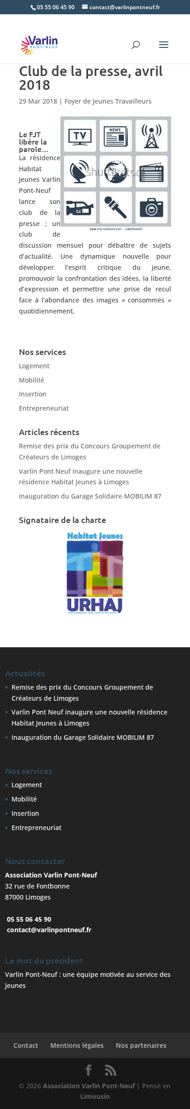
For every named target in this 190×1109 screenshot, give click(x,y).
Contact (25, 1045)
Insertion (33, 393)
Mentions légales (77, 1045)
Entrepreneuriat (44, 408)
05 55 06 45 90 (56, 7)
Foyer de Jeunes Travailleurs (108, 101)
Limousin (95, 1096)
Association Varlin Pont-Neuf (89, 1085)
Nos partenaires (141, 1045)
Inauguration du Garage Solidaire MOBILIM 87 (90, 496)
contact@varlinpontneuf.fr (49, 929)
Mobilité (31, 380)
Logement (34, 365)
